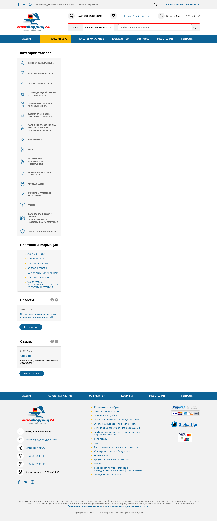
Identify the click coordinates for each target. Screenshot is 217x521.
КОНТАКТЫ (187, 38)
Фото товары (101, 438)
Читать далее (31, 373)
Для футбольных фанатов (107, 474)
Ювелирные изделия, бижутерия (112, 451)
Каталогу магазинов (96, 27)
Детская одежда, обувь (106, 415)
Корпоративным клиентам (42, 272)
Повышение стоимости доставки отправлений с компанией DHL (38, 315)
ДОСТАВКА (143, 38)
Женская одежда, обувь (106, 407)
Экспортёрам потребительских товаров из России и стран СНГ (42, 284)
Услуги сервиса (36, 253)
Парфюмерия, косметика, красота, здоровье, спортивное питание (118, 433)
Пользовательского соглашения (85, 506)
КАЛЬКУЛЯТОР (120, 38)
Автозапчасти (101, 455)
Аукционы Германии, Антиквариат (113, 459)
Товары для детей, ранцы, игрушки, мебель (117, 419)
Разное (97, 463)
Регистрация (193, 4)
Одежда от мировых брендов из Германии (117, 427)
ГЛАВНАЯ (26, 38)
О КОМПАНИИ (165, 38)
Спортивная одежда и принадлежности (115, 423)
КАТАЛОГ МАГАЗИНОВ (91, 38)
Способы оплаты (37, 258)
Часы (96, 442)
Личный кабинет (174, 4)
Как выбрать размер (38, 263)
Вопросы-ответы (37, 268)
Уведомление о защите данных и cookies (127, 506)
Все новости (31, 327)
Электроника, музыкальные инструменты (116, 447)
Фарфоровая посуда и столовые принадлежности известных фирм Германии (118, 469)
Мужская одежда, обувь (106, 411)
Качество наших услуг (40, 277)
